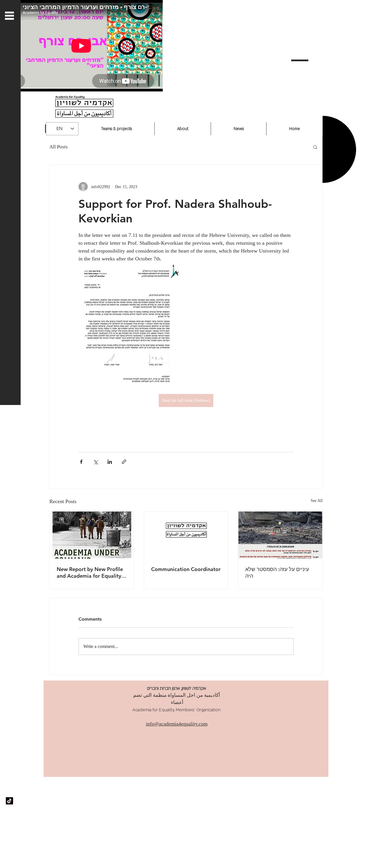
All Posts (58, 147)
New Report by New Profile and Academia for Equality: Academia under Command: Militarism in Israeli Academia (90, 572)
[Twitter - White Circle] (9, 856)
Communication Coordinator (186, 569)
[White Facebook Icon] (9, 814)
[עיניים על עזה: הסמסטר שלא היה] (280, 535)
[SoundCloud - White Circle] (9, 828)
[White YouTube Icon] (9, 842)
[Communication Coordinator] (186, 535)
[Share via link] (124, 461)
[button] (315, 147)
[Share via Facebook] (81, 461)
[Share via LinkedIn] (109, 461)
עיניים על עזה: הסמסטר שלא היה (277, 572)
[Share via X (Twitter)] (95, 461)
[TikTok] (9, 800)
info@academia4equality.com (177, 724)
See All (317, 500)
